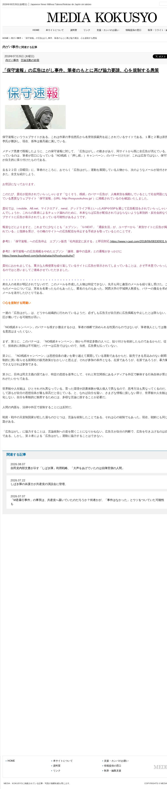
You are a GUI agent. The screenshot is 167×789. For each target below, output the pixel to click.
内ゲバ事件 (12, 60)
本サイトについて (55, 30)
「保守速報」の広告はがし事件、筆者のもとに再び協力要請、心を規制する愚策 (80, 70)
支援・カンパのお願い (108, 30)
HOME (36, 30)
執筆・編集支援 (112, 770)
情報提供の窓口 (133, 30)
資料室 (73, 30)
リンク (87, 30)
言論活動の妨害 (30, 60)
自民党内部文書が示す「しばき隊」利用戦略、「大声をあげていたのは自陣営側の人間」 (68, 468)
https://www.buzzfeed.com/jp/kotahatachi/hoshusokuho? (38, 255)
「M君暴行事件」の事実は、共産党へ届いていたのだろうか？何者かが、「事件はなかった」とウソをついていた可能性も (87, 501)
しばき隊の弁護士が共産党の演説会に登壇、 (39, 484)
